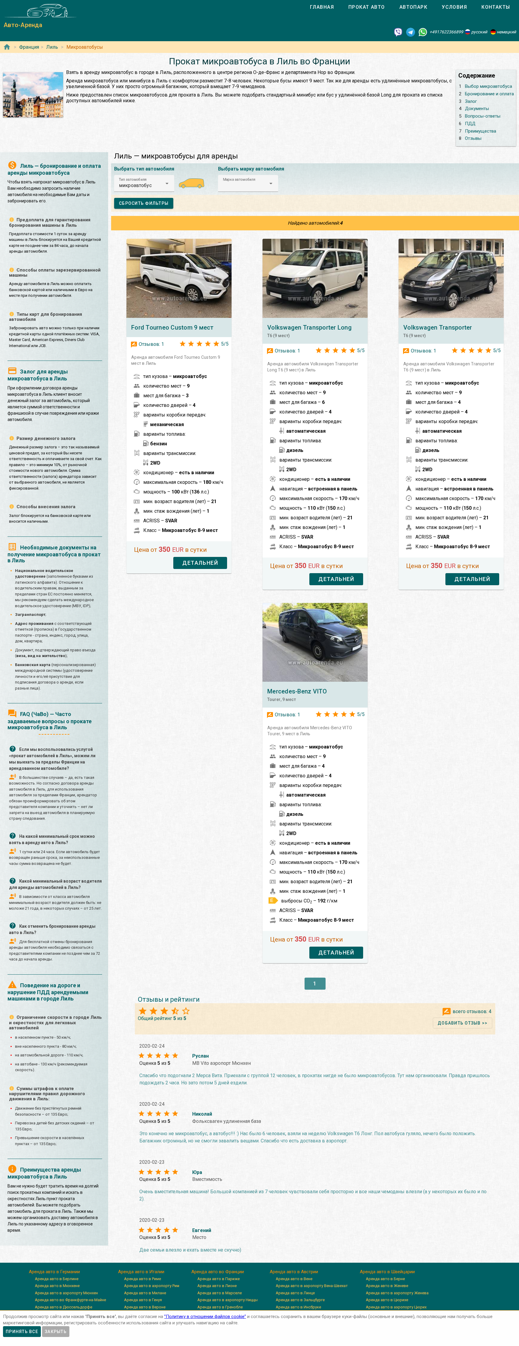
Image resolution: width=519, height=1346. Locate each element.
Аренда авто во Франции (217, 1271)
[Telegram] (410, 31)
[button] (144, 183)
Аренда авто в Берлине (56, 1279)
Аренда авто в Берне (385, 1279)
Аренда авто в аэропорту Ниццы (227, 1300)
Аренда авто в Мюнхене (57, 1285)
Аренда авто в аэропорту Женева (397, 1293)
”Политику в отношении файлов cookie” (205, 1316)
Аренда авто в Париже (218, 1279)
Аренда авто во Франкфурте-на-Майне (70, 1300)
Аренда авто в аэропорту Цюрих (396, 1307)
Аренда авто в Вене (294, 1279)
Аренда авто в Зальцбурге (300, 1300)
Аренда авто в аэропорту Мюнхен (66, 1293)
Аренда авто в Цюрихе (387, 1300)
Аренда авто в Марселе (219, 1293)
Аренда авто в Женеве (387, 1285)
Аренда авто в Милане (145, 1293)
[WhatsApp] (423, 31)
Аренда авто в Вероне (144, 1307)
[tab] (322, 7)
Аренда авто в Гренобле (220, 1307)
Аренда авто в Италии (141, 1271)
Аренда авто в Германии (54, 1271)
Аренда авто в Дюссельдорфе (63, 1307)
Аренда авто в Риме (142, 1279)
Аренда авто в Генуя (143, 1300)
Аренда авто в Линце (295, 1293)
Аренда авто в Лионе (217, 1285)
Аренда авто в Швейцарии (387, 1271)
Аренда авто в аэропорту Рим (151, 1285)
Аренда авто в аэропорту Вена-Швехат (312, 1285)
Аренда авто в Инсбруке (298, 1307)
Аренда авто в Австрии (294, 1271)
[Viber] (398, 31)
